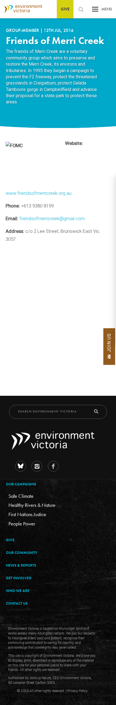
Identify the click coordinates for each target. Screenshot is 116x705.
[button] (95, 10)
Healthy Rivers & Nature (31, 505)
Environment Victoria (21, 9)
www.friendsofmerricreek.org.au (39, 193)
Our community (21, 552)
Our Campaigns (21, 484)
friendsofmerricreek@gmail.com (52, 218)
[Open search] (81, 9)
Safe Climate (21, 496)
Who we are (17, 590)
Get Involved (19, 578)
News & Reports (21, 565)
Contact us (17, 603)
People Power (21, 523)
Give (65, 9)
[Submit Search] (96, 411)
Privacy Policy (77, 691)
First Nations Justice (27, 514)
